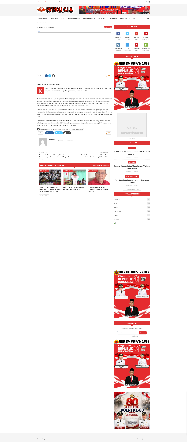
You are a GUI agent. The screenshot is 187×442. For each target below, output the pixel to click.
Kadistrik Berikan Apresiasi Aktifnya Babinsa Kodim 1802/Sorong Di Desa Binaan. (94, 156)
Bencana (132, 162)
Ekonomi (116, 219)
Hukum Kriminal (89, 19)
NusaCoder (147, 439)
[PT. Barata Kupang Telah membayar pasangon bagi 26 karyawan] (99, 177)
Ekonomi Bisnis (74, 19)
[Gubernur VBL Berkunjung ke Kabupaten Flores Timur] (74, 177)
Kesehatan (102, 19)
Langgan (143, 333)
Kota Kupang (117, 211)
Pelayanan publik (132, 176)
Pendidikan (112, 19)
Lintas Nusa (42, 19)
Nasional (54, 19)
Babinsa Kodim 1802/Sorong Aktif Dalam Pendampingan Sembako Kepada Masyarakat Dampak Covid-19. (54, 157)
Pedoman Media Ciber (58, 2)
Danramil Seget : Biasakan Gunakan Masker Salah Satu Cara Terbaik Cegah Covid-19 (62, 129)
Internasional (125, 19)
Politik (62, 19)
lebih (134, 19)
